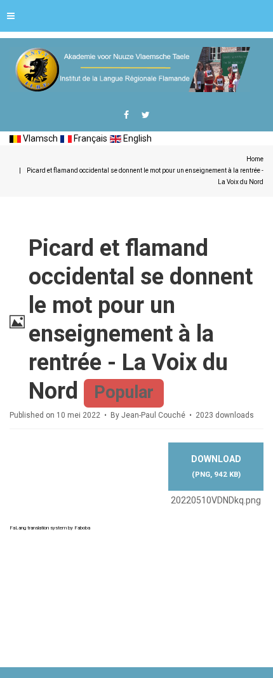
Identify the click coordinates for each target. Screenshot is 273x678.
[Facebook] (126, 114)
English (136, 138)
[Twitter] (146, 114)
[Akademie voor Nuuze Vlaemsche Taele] (130, 69)
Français (89, 138)
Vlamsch (39, 138)
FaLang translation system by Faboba (50, 528)
